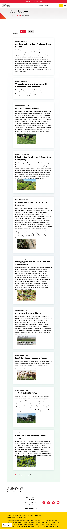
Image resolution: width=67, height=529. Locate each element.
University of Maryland (33, 1)
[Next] (25, 475)
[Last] (31, 475)
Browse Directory (31, 508)
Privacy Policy (22, 517)
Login (9, 499)
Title (30, 32)
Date (23, 32)
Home (11, 15)
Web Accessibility (12, 517)
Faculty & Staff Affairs (31, 498)
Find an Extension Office (31, 504)
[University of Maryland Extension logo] (6, 5)
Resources (18, 15)
